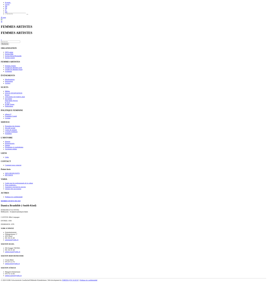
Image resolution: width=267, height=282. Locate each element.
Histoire (7, 141)
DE (6, 6)
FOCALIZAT (74, 280)
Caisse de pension (11, 130)
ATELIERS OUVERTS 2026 (15, 97)
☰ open (3, 17)
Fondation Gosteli (11, 116)
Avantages (8, 71)
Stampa (7, 145)
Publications (9, 106)
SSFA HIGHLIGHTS (12, 173)
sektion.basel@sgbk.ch (12, 252)
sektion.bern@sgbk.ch (12, 264)
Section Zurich (10, 58)
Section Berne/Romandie (13, 56)
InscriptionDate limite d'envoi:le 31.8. (11, 100)
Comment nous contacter (13, 165)
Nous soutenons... (11, 185)
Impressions (9, 81)
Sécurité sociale (10, 128)
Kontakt (8, 2)
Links (7, 157)
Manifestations (10, 79)
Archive (7, 83)
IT (6, 10)
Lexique (7, 118)
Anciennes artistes (11, 149)
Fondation (8, 133)
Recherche (5, 44)
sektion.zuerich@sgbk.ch (13, 275)
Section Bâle (9, 54)
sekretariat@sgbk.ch (11, 240)
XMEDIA (65, 280)
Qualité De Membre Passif (13, 69)
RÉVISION (9, 175)
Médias (7, 91)
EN (6, 12)
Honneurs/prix (9, 143)
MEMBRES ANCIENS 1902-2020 (11, 201)
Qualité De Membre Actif (13, 68)
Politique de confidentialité (14, 197)
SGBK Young (9, 104)
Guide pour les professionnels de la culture (19, 183)
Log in (7, 4)
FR (6, 8)
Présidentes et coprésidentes (14, 147)
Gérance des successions (13, 189)
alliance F (8, 114)
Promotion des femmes (12, 126)
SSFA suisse (9, 52)
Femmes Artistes (10, 66)
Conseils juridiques (11, 132)
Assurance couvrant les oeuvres (15, 187)
